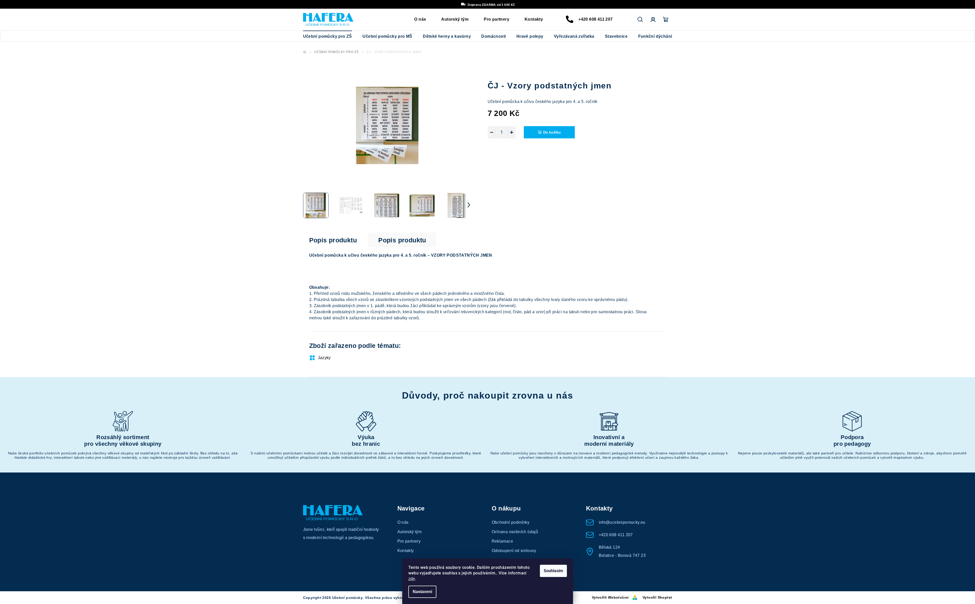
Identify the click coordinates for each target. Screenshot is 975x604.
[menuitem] (327, 36)
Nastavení (422, 591)
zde (411, 578)
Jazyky (324, 358)
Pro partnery (496, 19)
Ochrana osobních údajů (515, 532)
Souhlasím (553, 570)
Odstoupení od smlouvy (514, 550)
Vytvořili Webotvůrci (610, 597)
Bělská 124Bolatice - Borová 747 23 (622, 551)
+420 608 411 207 (595, 19)
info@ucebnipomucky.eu (622, 522)
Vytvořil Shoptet (657, 597)
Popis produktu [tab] (333, 240)
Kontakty (534, 19)
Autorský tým (455, 19)
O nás (420, 19)
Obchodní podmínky (511, 522)
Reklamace (502, 541)
